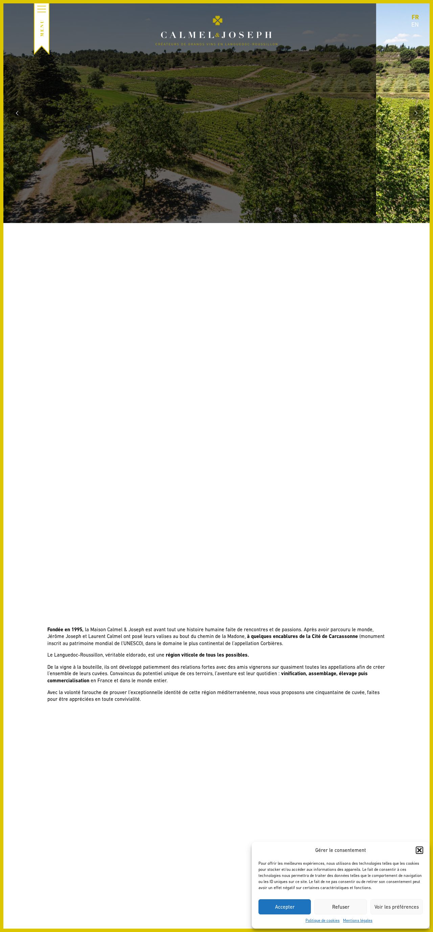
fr (415, 17)
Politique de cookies (322, 920)
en (415, 24)
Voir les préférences (396, 907)
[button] (419, 850)
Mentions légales (357, 920)
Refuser (340, 907)
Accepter (285, 907)
